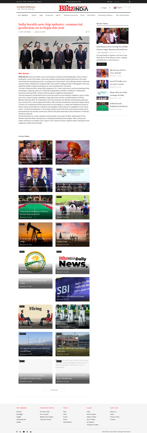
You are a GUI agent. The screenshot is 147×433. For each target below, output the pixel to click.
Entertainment (21, 419)
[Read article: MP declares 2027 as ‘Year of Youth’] (73, 152)
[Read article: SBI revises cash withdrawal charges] (73, 289)
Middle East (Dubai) (46, 417)
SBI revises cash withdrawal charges (70, 296)
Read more (102, 64)
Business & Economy (71, 15)
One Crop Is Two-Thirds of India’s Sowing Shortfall (70, 212)
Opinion (34, 15)
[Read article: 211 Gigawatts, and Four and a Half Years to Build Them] (35, 344)
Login (110, 1)
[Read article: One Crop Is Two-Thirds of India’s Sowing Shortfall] (73, 207)
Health (18, 422)
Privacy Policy (32, 1)
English (119, 8)
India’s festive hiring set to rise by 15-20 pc (34, 322)
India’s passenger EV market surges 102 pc (71, 322)
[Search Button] (129, 1)
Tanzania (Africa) (45, 419)
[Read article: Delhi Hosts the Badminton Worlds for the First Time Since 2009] (35, 207)
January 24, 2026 (39, 32)
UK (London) (44, 414)
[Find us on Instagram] (27, 432)
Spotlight (19, 414)
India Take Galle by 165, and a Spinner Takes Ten (71, 349)
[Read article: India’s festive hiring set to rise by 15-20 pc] (35, 317)
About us (19, 1)
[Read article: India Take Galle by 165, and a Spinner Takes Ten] (73, 344)
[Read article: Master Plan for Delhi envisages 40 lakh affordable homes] (73, 180)
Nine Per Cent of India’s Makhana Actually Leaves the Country (32, 377)
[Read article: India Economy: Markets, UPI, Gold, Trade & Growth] (73, 262)
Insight (18, 417)
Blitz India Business (122, 15)
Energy (22, 334)
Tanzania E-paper (93, 424)
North (65, 419)
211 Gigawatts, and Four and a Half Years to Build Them (35, 349)
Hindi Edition (91, 15)
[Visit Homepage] (73, 8)
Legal (41, 15)
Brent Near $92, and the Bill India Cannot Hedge (35, 240)
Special (18, 411)
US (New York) (44, 411)
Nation (58, 15)
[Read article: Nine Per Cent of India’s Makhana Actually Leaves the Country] (35, 371)
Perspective (49, 15)
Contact (39, 1)
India (88, 411)
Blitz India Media (25, 32)
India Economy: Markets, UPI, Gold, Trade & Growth (70, 267)
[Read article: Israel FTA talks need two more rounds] (35, 180)
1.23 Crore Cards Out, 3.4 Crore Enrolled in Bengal (35, 267)
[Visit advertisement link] (54, 130)
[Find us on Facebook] (16, 432)
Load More (54, 390)
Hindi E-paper (91, 414)
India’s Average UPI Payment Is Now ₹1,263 (33, 282)
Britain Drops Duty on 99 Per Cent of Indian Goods (71, 240)
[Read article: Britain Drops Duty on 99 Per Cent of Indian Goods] (73, 234)
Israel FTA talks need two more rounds (34, 187)
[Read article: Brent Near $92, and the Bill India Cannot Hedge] (35, 234)
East (64, 411)
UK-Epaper (90, 422)
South (65, 417)
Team (24, 1)
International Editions (105, 15)
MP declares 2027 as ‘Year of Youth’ (70, 159)
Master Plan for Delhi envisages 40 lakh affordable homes (72, 185)
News (22, 142)
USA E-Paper (91, 419)
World (82, 15)
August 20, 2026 (26, 217)
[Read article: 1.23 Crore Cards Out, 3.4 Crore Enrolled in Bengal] (35, 262)
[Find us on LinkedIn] (30, 432)
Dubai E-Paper (91, 417)
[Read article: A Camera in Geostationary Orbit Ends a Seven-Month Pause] (73, 371)
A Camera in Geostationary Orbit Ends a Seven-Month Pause (72, 377)
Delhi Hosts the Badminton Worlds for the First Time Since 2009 (34, 212)
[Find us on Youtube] (24, 432)
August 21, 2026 (63, 162)
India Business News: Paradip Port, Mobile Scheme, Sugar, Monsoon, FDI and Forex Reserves (34, 158)
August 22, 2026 (26, 162)
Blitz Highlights (23, 15)
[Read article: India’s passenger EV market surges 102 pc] (73, 317)
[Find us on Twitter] (20, 432)
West (65, 414)
